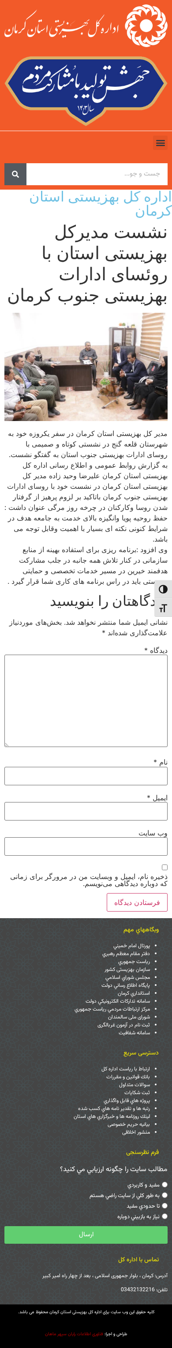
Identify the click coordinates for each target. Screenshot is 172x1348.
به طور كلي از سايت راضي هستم (125, 1195)
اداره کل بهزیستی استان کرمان (100, 203)
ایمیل (157, 797)
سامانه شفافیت (134, 1033)
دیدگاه (156, 650)
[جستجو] (15, 174)
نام (160, 762)
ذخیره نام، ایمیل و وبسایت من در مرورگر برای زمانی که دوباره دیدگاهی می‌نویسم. (89, 880)
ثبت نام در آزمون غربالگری (123, 1025)
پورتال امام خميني (131, 946)
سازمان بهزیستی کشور (127, 970)
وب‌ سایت (153, 832)
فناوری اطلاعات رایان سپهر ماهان (74, 1334)
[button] (160, 143)
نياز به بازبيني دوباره (138, 1216)
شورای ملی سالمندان (129, 1017)
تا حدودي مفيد (143, 1206)
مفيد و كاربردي (143, 1185)
